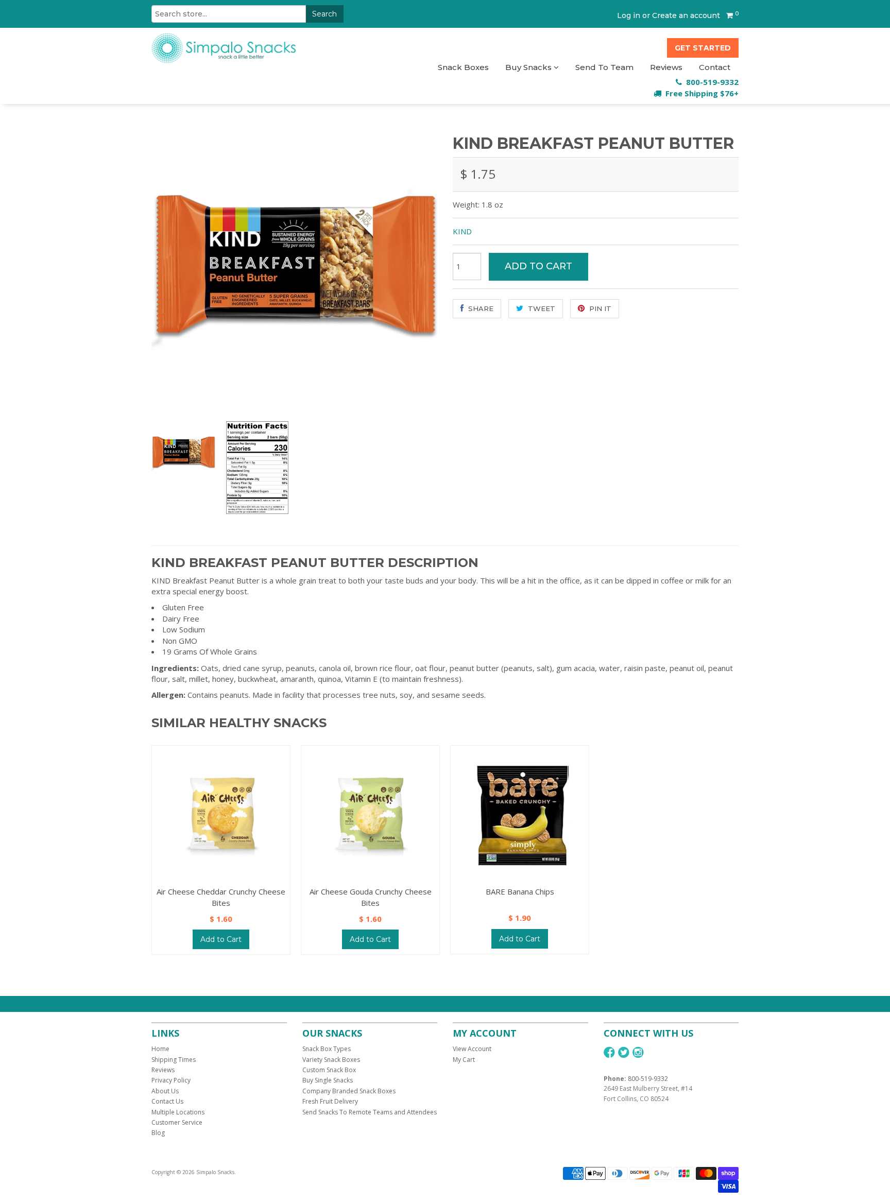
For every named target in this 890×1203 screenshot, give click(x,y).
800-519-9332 (648, 1078)
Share (479, 308)
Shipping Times (173, 1059)
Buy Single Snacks (327, 1080)
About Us (165, 1091)
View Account (472, 1048)
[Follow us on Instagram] (638, 1052)
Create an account (686, 15)
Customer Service (176, 1122)
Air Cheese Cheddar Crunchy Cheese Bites (221, 896)
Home (160, 1048)
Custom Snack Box (329, 1069)
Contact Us (167, 1101)
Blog (158, 1132)
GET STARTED (703, 48)
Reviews (666, 67)
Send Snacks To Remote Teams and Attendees (369, 1112)
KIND (462, 231)
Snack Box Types (326, 1048)
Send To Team (604, 67)
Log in (628, 15)
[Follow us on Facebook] (609, 1052)
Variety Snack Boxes (331, 1059)
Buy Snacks (529, 67)
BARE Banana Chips (520, 891)
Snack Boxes (463, 67)
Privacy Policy (171, 1080)
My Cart (464, 1059)
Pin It (599, 308)
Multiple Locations (177, 1112)
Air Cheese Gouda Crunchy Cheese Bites (371, 896)
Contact (714, 67)
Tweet (540, 308)
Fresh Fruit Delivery (330, 1101)
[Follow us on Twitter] (623, 1052)
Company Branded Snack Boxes (349, 1091)
